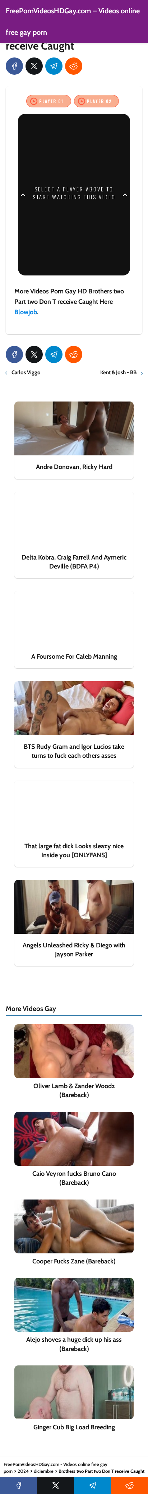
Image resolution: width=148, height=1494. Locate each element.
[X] (34, 66)
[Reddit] (73, 66)
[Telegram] (54, 66)
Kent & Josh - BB (118, 372)
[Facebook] (14, 66)
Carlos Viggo (26, 372)
